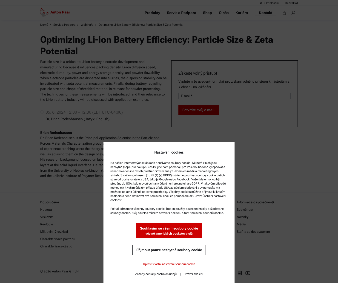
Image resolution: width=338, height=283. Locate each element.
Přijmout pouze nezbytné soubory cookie (169, 250)
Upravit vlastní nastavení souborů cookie (169, 264)
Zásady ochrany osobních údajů (156, 274)
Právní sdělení (194, 274)
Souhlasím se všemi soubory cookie (169, 230)
